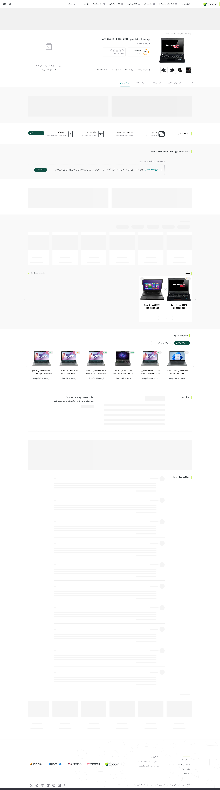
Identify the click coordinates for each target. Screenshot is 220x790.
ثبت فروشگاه (185, 760)
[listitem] (165, 299)
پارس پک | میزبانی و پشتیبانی (148, 762)
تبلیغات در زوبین (184, 765)
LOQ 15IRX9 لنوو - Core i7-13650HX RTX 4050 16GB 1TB (122, 372)
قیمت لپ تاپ (181, 34)
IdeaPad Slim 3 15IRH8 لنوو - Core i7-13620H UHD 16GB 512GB (150, 372)
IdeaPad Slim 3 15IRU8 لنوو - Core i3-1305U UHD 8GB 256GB (68, 372)
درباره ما (187, 774)
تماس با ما (186, 769)
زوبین (189, 34)
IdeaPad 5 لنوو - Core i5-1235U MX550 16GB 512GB (177, 372)
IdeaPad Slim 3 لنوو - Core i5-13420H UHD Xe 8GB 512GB (96, 372)
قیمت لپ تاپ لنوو (169, 34)
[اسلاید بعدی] (27, 366)
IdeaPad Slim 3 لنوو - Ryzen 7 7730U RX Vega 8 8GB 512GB (41, 372)
